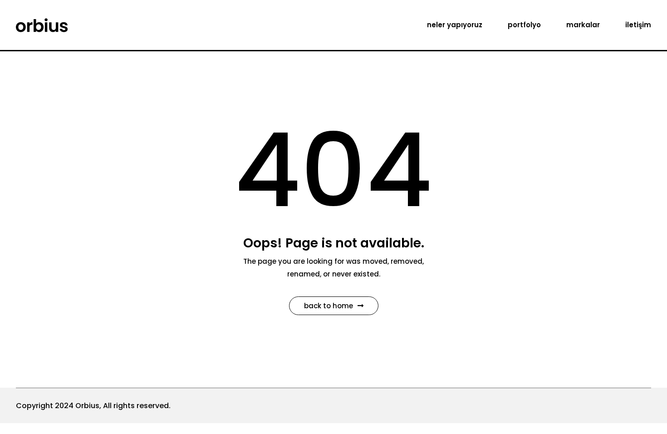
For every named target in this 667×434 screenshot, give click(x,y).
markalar (583, 25)
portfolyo (524, 25)
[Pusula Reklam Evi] (42, 24)
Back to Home (328, 306)
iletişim (638, 25)
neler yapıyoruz (454, 25)
